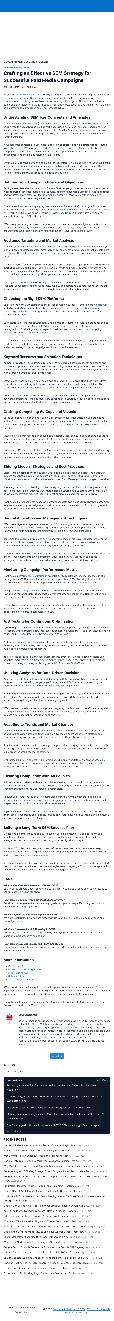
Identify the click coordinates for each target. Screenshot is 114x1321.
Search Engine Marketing (16, 67)
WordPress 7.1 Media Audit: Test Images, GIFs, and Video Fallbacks (41, 1242)
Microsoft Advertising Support (25, 969)
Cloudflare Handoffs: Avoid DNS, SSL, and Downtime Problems (39, 1185)
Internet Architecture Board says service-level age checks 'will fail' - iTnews (49, 1107)
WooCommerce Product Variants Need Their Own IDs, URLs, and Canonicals (46, 1226)
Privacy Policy (27, 1307)
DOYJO (18, 1131)
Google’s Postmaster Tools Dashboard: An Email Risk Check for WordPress (46, 1262)
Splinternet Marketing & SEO (69, 1309)
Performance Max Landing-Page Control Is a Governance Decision (41, 1273)
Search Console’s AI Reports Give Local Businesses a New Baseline (41, 1236)
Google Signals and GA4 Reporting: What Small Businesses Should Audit (44, 1205)
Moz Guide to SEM (18, 972)
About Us (11, 1307)
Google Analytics (31, 590)
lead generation (62, 209)
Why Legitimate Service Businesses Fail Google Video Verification (40, 1150)
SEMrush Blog (16, 976)
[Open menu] (107, 6)
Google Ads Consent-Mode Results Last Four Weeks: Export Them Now (44, 1231)
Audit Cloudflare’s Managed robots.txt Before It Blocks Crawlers (40, 1210)
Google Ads (101, 304)
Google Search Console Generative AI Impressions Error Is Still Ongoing (44, 1247)
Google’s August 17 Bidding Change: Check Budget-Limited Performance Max (47, 1171)
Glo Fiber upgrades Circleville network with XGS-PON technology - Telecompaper (53, 1125)
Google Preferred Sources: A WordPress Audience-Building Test (39, 1160)
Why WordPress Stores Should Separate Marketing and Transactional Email (46, 1166)
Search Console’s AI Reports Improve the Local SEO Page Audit (39, 1191)
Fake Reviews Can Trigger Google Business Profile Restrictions (39, 1216)
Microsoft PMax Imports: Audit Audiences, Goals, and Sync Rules (40, 1145)
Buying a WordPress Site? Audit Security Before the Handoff (37, 1268)
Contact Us (21, 1312)
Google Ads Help (17, 966)
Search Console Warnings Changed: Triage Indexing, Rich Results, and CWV (46, 1257)
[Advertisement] (57, 39)
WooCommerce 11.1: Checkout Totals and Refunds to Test (36, 1155)
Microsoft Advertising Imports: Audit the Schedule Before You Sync (42, 1252)
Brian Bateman (12, 87)
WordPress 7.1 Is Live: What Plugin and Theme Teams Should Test (40, 1221)
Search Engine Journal (20, 979)
